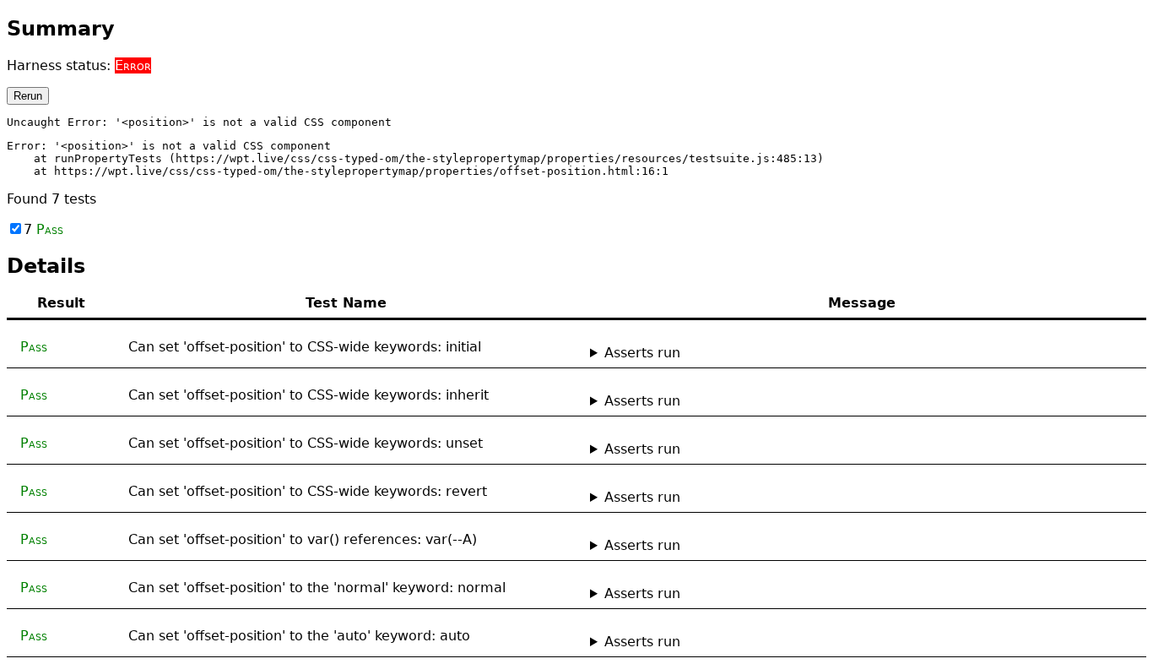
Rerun (28, 96)
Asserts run (642, 353)
